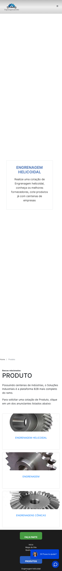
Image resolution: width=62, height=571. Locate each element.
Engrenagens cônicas (31, 515)
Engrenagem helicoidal (31, 437)
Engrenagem (31, 476)
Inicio (31, 544)
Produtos (31, 561)
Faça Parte (31, 537)
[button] (4, 185)
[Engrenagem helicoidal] (31, 422)
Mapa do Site (31, 547)
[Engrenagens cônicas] (31, 500)
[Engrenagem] (31, 461)
